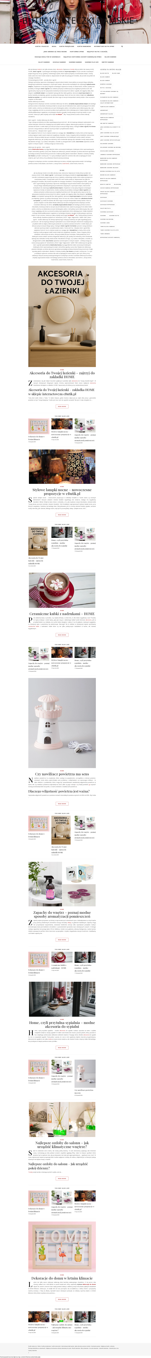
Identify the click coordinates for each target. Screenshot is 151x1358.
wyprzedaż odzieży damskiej (110, 237)
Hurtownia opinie (77, 51)
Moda (54, 46)
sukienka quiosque (106, 212)
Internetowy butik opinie (104, 46)
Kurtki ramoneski (84, 46)
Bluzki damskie (110, 57)
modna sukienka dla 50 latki (110, 171)
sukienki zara (105, 222)
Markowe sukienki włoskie (109, 167)
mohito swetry (105, 184)
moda (39, 69)
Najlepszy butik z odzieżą (97, 51)
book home (65, 163)
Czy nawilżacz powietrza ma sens (62, 774)
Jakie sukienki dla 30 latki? (109, 132)
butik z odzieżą (105, 87)
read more (62, 406)
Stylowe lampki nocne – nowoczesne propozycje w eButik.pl (61, 434)
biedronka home (37, 149)
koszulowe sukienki (107, 151)
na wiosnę (117, 184)
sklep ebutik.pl (105, 208)
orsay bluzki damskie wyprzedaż (107, 192)
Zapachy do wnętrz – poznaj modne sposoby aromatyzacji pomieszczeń (85, 438)
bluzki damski (105, 80)
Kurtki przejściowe (66, 46)
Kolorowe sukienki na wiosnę (110, 147)
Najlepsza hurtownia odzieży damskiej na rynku (83, 57)
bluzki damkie (105, 77)
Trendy (30, 1172)
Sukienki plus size (92, 62)
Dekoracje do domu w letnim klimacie (62, 1278)
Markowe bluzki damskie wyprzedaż (108, 159)
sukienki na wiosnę (106, 219)
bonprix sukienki (106, 84)
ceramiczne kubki (33, 626)
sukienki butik (114, 215)
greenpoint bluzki (106, 114)
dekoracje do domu (89, 1284)
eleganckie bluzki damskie (109, 97)
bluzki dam (116, 73)
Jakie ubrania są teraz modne (55, 51)
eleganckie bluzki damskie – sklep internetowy (110, 102)
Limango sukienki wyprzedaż (110, 154)
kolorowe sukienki (106, 143)
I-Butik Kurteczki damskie (75, 20)
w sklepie (59, 114)
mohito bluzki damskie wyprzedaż (108, 179)
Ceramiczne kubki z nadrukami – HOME (62, 613)
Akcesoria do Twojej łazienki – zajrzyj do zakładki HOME (62, 375)
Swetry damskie (108, 62)
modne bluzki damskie (108, 175)
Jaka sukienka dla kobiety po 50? (110, 128)
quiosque (103, 197)
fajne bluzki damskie (107, 106)
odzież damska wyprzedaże (109, 188)
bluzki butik (104, 73)
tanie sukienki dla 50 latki (109, 230)
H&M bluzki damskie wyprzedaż (107, 118)
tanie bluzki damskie (107, 226)
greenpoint (104, 110)
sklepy (69, 922)
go (89, 784)
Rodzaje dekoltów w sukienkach (47, 57)
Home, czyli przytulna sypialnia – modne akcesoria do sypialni (59, 543)
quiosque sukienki (106, 201)
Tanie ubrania (105, 233)
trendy (72, 69)
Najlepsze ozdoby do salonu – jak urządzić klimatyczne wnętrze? (62, 1144)
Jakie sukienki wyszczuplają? (110, 140)
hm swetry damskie (107, 123)
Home (62, 370)
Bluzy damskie (44, 62)
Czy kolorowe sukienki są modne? (109, 92)
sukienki (103, 215)
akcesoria (59, 69)
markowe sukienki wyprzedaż (110, 164)
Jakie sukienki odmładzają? (109, 136)
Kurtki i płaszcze (42, 46)
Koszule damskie (59, 62)
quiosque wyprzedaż (107, 204)
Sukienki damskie (75, 62)
